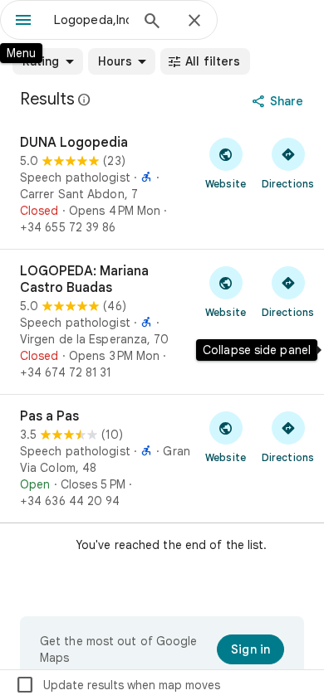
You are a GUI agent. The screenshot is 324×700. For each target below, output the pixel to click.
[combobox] (91, 20)
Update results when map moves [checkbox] (117, 685)
